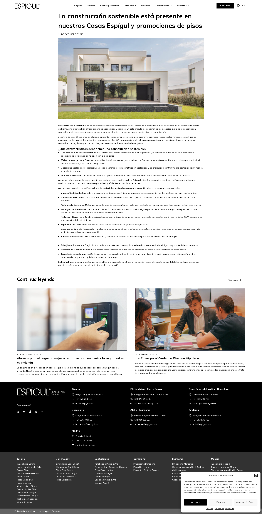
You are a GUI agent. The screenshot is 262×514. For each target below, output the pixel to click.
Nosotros (181, 5)
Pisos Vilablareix (25, 479)
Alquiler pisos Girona (27, 486)
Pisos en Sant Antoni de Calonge (111, 467)
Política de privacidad (224, 508)
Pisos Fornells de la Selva (29, 467)
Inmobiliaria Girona (26, 463)
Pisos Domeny (24, 483)
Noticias (145, 5)
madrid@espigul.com (86, 445)
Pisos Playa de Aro (104, 470)
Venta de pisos (24, 502)
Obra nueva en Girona (28, 473)
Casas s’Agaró (102, 483)
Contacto (225, 5)
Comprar (77, 5)
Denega (220, 502)
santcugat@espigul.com (204, 403)
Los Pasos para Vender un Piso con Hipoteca (167, 358)
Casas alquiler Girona (27, 489)
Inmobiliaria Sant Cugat (67, 463)
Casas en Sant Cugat (66, 473)
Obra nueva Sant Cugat (67, 467)
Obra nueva (130, 5)
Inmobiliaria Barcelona (144, 463)
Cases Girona (23, 470)
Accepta (195, 502)
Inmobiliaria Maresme (182, 463)
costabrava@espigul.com (146, 403)
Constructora (162, 5)
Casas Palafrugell (103, 473)
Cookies (209, 508)
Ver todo (233, 280)
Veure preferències (245, 502)
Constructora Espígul (27, 495)
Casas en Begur (102, 476)
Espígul (30, 5)
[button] (255, 475)
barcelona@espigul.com (87, 424)
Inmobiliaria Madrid (220, 463)
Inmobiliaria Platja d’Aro (106, 463)
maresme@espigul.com (145, 424)
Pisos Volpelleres (64, 479)
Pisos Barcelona (141, 467)
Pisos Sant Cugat (64, 470)
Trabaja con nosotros (28, 498)
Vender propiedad (109, 5)
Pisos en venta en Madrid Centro (227, 470)
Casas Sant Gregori (27, 492)
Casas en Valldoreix (66, 476)
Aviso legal (44, 511)
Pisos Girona (23, 476)
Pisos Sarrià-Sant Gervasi (146, 470)
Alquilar (91, 5)
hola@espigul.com (85, 403)
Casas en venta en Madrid (224, 467)
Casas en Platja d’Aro (105, 479)
